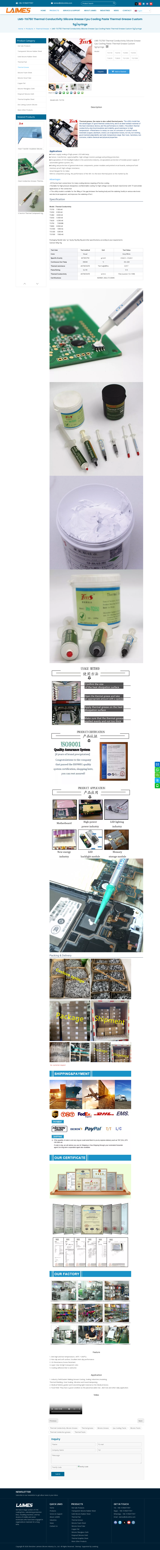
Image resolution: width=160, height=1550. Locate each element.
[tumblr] (140, 3)
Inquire (101, 71)
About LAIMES (55, 1517)
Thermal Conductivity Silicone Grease (63, 1428)
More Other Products (25, 110)
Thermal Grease (23, 67)
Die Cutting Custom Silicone (27, 105)
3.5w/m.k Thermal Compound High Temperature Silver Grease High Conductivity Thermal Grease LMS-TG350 (31, 213)
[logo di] (24, 1505)
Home (52, 1508)
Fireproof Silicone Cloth (26, 94)
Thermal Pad (22, 62)
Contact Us (54, 1526)
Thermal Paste (80, 1432)
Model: (52, 100)
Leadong (95, 1546)
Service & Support (56, 1514)
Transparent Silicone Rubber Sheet (30, 51)
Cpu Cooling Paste (119, 1428)
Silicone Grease (103, 1428)
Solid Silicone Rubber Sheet (27, 57)
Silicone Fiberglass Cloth (26, 89)
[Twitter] (136, 3)
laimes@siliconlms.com (63, 3)
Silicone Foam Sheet (25, 73)
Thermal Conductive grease (60, 1432)
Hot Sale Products (24, 46)
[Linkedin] (143, 3)
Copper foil (21, 83)
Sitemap (78, 1546)
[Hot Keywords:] (114, 3)
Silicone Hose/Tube (24, 78)
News (52, 1523)
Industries (53, 1520)
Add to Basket (120, 71)
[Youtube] (129, 1522)
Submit (57, 1474)
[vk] (151, 3)
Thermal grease (87, 1428)
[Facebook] (147, 3)
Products (53, 1511)
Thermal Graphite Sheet (26, 99)
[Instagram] (133, 1522)
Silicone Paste (135, 1428)
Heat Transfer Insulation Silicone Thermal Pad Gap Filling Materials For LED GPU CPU (31, 149)
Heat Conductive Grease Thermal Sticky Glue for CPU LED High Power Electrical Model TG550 (31, 181)
